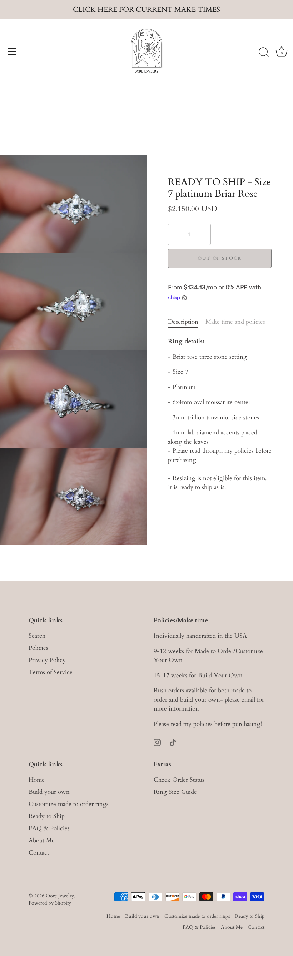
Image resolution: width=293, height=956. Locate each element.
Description (183, 322)
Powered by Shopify (50, 903)
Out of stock (220, 258)
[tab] (186, 322)
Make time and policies (235, 322)
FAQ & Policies (49, 828)
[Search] (264, 52)
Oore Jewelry (60, 895)
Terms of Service (51, 672)
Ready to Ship (47, 816)
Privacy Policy (47, 660)
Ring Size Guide (175, 792)
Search (37, 636)
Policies (38, 648)
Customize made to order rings (69, 804)
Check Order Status (179, 780)
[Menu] (12, 51)
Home (37, 780)
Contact (39, 852)
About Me (42, 840)
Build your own (49, 792)
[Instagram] (157, 741)
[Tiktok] (173, 741)
